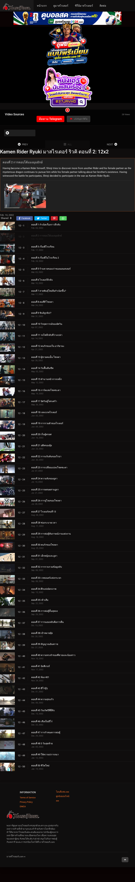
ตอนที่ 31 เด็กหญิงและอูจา (44, 555)
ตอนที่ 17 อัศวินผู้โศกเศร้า (44, 401)
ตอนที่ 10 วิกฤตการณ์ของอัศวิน (46, 324)
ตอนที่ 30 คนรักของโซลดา (44, 544)
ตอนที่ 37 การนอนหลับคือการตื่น (47, 622)
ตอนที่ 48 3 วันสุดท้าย (42, 743)
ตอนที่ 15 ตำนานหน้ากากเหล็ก (46, 379)
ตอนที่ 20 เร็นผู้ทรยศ (41, 434)
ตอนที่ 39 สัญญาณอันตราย (44, 644)
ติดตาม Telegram (50, 119)
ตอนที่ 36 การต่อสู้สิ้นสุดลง (44, 611)
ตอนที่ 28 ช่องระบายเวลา (44, 522)
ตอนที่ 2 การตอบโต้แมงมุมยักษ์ (46, 235)
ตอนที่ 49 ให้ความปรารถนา (45, 754)
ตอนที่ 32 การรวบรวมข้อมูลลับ (46, 566)
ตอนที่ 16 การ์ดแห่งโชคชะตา (46, 390)
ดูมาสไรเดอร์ (60, 5)
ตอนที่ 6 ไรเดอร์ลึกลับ (42, 279)
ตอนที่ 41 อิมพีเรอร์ (40, 666)
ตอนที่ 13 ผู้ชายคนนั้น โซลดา (46, 357)
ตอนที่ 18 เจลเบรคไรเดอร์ (44, 412)
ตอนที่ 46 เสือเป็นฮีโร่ (42, 721)
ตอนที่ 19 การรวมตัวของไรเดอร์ (47, 423)
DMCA (23, 806)
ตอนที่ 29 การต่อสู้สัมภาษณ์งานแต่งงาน (51, 533)
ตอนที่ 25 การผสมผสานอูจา (45, 489)
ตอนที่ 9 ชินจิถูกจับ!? (41, 313)
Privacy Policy (26, 802)
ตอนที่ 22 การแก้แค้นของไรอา (46, 456)
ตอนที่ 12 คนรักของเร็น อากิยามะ (47, 346)
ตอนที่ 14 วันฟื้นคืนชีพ (42, 368)
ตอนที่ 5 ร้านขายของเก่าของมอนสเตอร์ (51, 268)
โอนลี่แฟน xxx (62, 792)
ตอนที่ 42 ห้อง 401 (40, 677)
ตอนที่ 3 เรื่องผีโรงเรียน (42, 246)
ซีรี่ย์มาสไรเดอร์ (84, 5)
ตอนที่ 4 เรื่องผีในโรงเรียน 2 (45, 257)
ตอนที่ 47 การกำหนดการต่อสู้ (45, 732)
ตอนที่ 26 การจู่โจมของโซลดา (46, 500)
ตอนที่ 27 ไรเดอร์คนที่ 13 (43, 511)
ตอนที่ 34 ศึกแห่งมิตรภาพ (43, 589)
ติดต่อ (103, 5)
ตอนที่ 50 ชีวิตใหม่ (40, 765)
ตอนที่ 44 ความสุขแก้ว (42, 699)
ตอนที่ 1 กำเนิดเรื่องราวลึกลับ (45, 224)
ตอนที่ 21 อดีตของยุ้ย (41, 445)
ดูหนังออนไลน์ (62, 796)
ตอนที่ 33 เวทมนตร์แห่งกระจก (46, 578)
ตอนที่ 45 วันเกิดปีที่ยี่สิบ (43, 710)
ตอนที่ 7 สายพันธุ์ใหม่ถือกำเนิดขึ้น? (48, 290)
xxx (57, 800)
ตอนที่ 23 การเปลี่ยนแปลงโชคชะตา (49, 467)
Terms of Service (28, 797)
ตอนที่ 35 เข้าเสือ (39, 600)
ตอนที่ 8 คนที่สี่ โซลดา (42, 302)
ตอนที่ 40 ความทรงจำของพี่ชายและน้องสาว (53, 655)
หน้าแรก (42, 5)
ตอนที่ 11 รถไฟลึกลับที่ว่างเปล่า (46, 335)
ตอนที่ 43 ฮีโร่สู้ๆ (39, 688)
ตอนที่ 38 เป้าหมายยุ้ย (42, 633)
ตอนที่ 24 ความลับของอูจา (44, 478)
